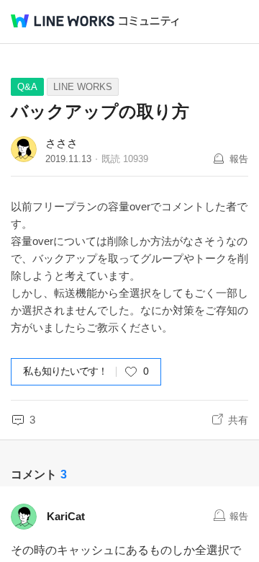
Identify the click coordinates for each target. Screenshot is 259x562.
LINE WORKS (82, 86)
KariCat (66, 516)
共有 (238, 420)
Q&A (27, 86)
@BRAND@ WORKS (62, 20)
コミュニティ (149, 21)
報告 (239, 158)
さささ (61, 143)
